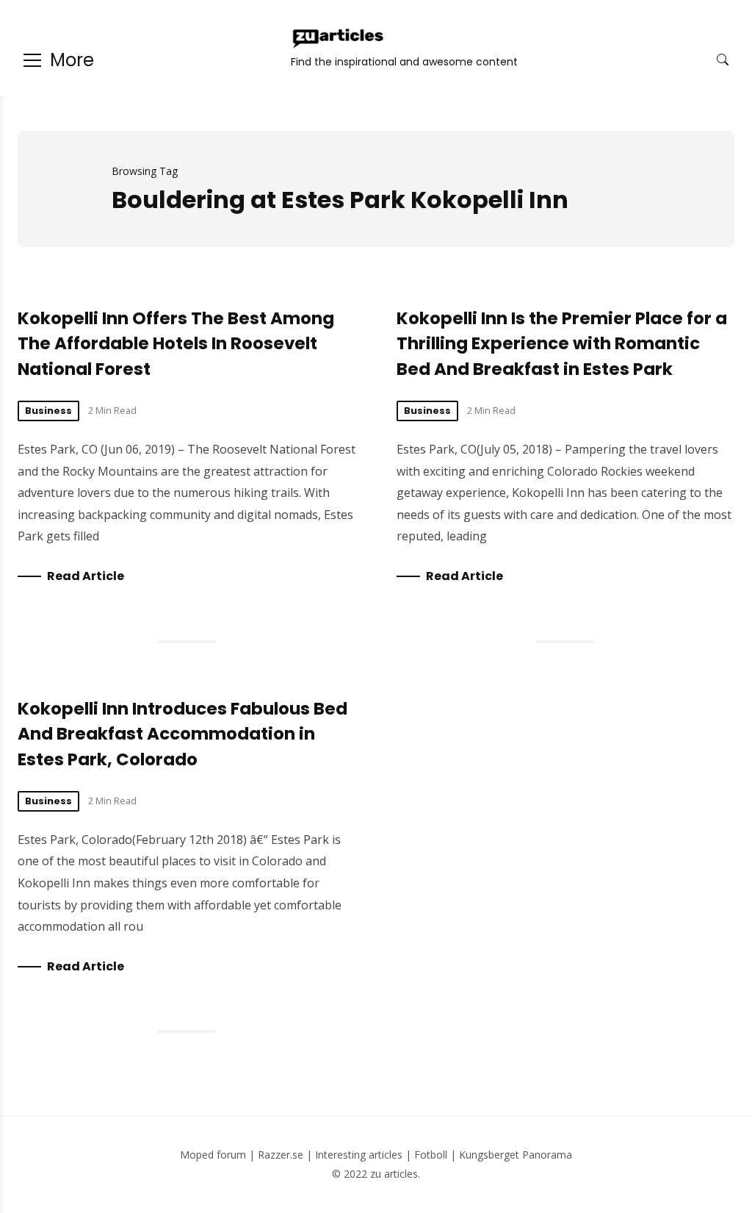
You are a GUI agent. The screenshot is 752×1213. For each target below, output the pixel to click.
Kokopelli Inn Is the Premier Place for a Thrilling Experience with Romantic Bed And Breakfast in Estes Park (562, 344)
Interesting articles (358, 1155)
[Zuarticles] (339, 38)
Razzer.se (280, 1155)
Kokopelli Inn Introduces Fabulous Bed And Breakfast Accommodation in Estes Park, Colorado (182, 734)
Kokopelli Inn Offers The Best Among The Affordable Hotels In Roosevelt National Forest (176, 344)
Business (48, 410)
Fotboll (430, 1155)
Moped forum (213, 1155)
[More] (32, 60)
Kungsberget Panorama (515, 1155)
